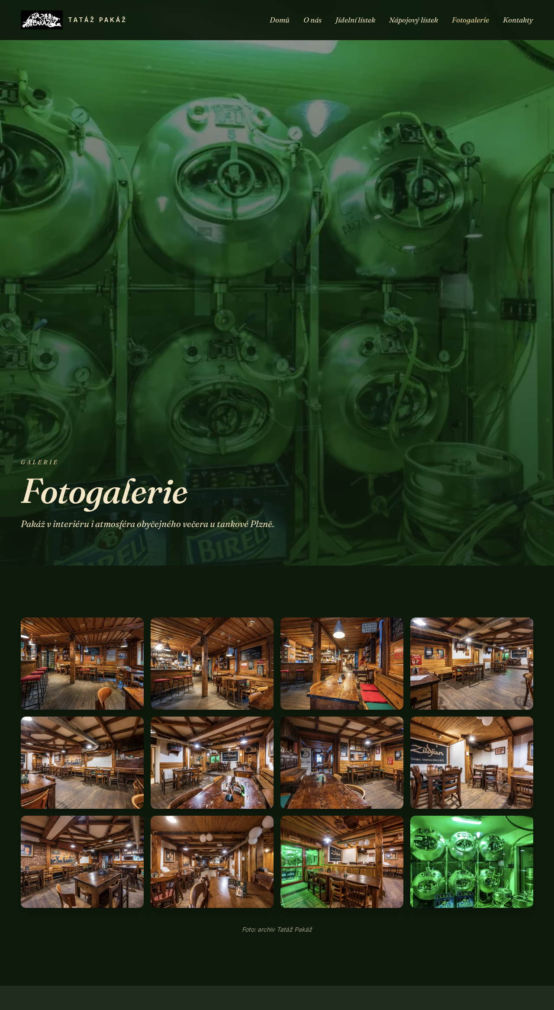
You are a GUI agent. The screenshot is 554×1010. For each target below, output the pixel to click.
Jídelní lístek (355, 19)
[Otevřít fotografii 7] (341, 763)
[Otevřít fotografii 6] (212, 763)
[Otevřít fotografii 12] (471, 862)
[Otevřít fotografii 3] (341, 664)
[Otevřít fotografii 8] (471, 763)
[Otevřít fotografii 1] (82, 664)
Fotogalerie (470, 19)
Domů (280, 19)
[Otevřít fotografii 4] (471, 664)
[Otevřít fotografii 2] (212, 664)
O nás (312, 19)
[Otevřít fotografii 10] (212, 862)
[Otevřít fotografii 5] (82, 763)
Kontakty (518, 19)
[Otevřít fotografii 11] (341, 862)
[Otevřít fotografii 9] (82, 862)
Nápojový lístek (413, 19)
